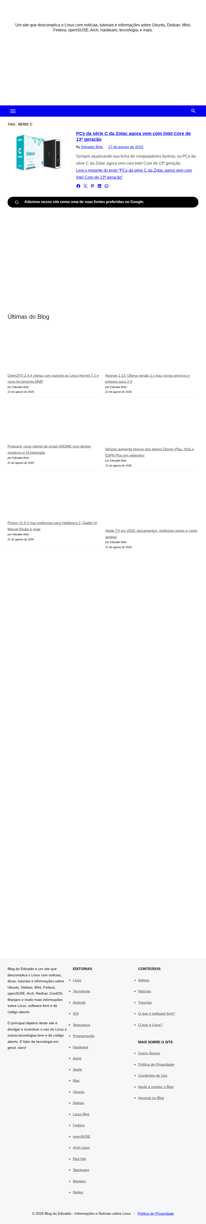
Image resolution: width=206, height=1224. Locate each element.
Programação (83, 1036)
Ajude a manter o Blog (156, 1087)
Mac (76, 1080)
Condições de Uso (152, 1075)
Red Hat (79, 1159)
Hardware (80, 1047)
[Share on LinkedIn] (99, 186)
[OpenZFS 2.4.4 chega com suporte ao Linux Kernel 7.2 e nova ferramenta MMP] (45, 350)
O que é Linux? (150, 1025)
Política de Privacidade (156, 1064)
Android (79, 1002)
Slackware (81, 1170)
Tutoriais (145, 1002)
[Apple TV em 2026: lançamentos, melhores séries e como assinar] (143, 502)
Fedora (78, 1125)
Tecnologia (81, 991)
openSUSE (81, 1136)
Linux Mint (81, 1114)
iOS (76, 1013)
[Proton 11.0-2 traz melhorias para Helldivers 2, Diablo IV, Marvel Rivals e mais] (45, 498)
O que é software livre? (156, 1013)
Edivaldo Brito (92, 147)
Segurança (81, 1025)
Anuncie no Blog (151, 1098)
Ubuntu (78, 1092)
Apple (77, 1069)
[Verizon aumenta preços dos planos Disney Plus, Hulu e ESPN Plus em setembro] (143, 424)
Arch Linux (81, 1147)
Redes (78, 1192)
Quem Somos (149, 1053)
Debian (78, 1103)
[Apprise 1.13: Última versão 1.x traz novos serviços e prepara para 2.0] (143, 350)
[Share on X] (85, 186)
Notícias (144, 991)
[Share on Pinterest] (92, 186)
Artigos (143, 980)
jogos (77, 1058)
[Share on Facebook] (78, 186)
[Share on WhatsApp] (106, 186)
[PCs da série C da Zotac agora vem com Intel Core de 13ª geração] (39, 153)
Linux (77, 980)
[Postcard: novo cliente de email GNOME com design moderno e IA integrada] (45, 422)
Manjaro (79, 1181)
